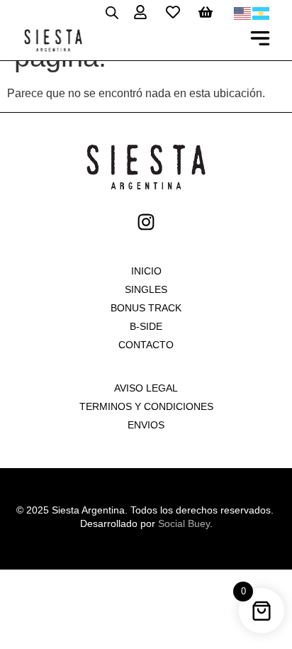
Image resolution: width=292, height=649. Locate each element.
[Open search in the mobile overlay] (112, 12)
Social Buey (184, 523)
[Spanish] (261, 12)
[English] (243, 12)
